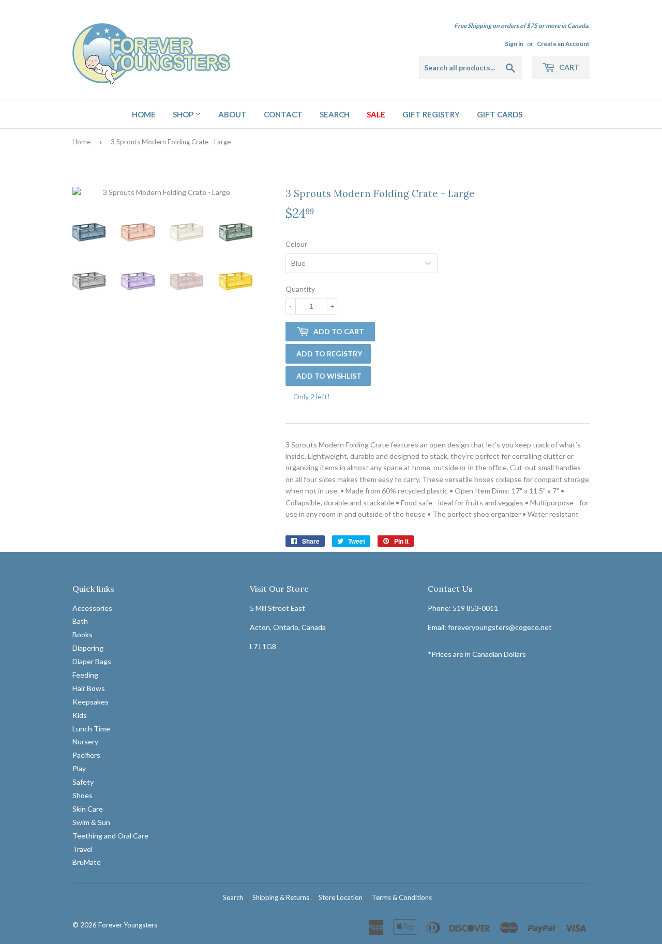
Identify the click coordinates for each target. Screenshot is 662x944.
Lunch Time (91, 728)
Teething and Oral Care (110, 835)
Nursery (85, 741)
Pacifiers (86, 755)
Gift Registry (431, 114)
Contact (283, 114)
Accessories (92, 608)
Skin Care (87, 808)
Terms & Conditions (402, 897)
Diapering (87, 647)
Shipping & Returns (280, 897)
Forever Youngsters (127, 925)
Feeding (85, 674)
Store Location (341, 897)
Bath (80, 621)
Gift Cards (499, 114)
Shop (184, 114)
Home (144, 114)
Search (335, 114)
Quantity (300, 288)
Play (79, 768)
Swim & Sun (91, 822)
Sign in (514, 44)
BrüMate (86, 862)
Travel (82, 849)
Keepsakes (90, 701)
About (232, 114)
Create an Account (563, 44)
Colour (296, 243)
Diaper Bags (91, 661)
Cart (568, 67)
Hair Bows (88, 688)
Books (82, 634)
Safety (83, 781)
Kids (79, 715)
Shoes (82, 795)
